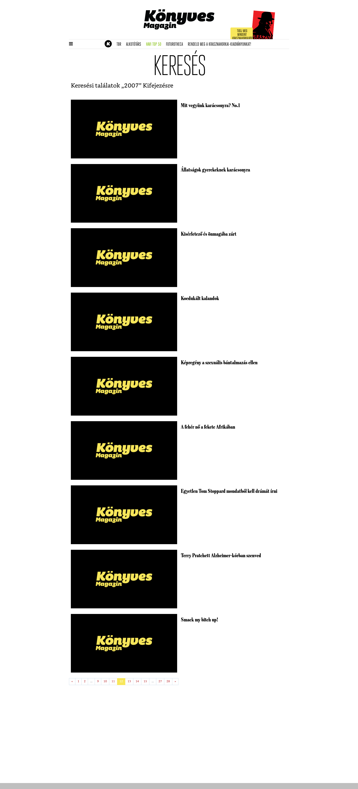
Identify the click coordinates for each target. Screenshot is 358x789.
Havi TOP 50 (155, 44)
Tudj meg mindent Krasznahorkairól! (242, 34)
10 (105, 681)
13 (129, 681)
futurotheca (175, 44)
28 (168, 681)
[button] (71, 44)
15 (145, 681)
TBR (120, 44)
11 (113, 681)
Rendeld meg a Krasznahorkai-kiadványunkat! (221, 44)
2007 (131, 86)
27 (160, 681)
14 (137, 681)
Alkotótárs (135, 44)
